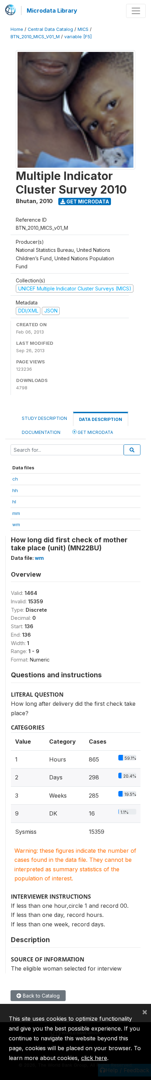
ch (15, 479)
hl (14, 501)
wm (16, 524)
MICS (83, 29)
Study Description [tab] (44, 418)
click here (94, 1057)
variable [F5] (78, 36)
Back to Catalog (40, 996)
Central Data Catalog (50, 29)
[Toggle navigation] (136, 11)
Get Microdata (87, 201)
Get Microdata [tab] (95, 432)
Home (17, 29)
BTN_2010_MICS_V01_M (35, 36)
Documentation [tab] (41, 432)
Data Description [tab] (100, 419)
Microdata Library (52, 10)
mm (16, 513)
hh (15, 490)
